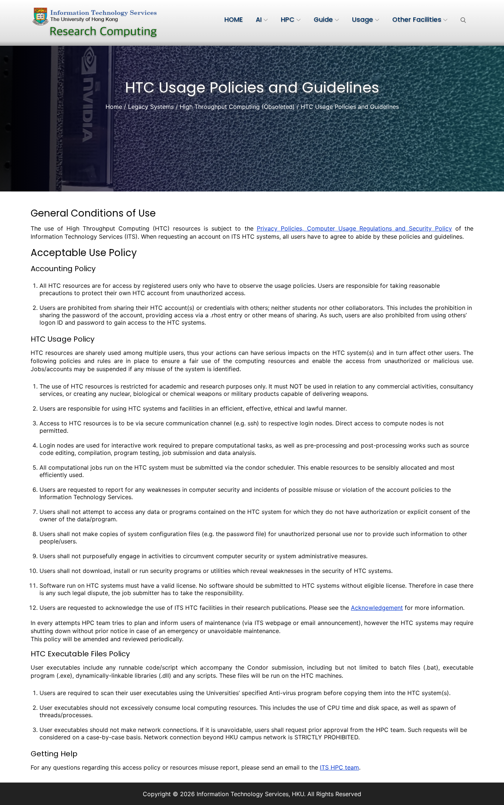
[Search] (463, 19)
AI (259, 19)
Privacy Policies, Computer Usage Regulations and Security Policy (354, 228)
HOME (233, 19)
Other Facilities (416, 19)
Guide (323, 19)
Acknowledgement (377, 607)
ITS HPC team (339, 767)
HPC (287, 19)
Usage (362, 19)
